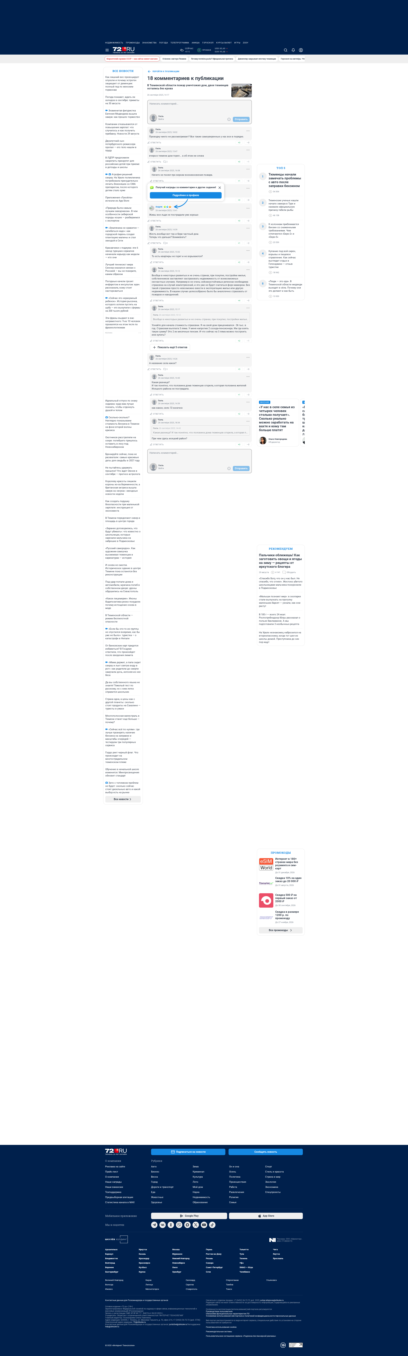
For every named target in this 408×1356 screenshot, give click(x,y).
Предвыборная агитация (119, 1197)
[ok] (171, 1225)
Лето (195, 1181)
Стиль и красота (274, 1171)
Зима (196, 1166)
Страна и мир (272, 1176)
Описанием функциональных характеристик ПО (227, 1314)
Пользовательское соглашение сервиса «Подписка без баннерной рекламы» (241, 1336)
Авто (154, 1166)
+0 (239, 142)
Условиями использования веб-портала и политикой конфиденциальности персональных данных (251, 1316)
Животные (157, 1197)
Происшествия (237, 1181)
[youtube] (204, 1225)
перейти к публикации (166, 71)
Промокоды (133, 43)
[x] (196, 1225)
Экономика (271, 1187)
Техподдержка (113, 1192)
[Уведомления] (293, 50)
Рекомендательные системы (219, 1331)
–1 (248, 162)
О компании (112, 1176)
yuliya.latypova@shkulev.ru (272, 1300)
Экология (270, 1181)
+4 (239, 300)
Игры (237, 43)
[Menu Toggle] (107, 50)
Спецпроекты (273, 1192)
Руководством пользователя (219, 1311)
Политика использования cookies (221, 1327)
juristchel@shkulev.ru (178, 1324)
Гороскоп (208, 43)
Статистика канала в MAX (120, 1202)
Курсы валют (224, 43)
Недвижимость (114, 43)
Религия (233, 1197)
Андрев (159, 207)
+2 (239, 262)
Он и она (234, 1166)
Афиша (196, 43)
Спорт (268, 1166)
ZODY (245, 43)
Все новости (123, 71)
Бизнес (155, 1171)
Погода (163, 43)
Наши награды (113, 1181)
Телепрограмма (180, 43)
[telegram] (154, 1225)
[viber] (179, 1225)
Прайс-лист (111, 1171)
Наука (196, 1192)
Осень (232, 1171)
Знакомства (149, 43)
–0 (248, 142)
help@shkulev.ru (112, 1327)
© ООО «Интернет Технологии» (120, 1345)
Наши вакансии (114, 1187)
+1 (239, 181)
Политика (234, 1176)
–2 (248, 243)
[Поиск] (285, 50)
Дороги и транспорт (162, 1187)
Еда (153, 1192)
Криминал (198, 1171)
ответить (155, 143)
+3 (239, 369)
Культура (198, 1176)
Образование (200, 1202)
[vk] (162, 1225)
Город (154, 1181)
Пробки (204, 50)
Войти (161, 119)
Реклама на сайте (115, 1166)
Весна (154, 1176)
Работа (233, 1187)
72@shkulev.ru (139, 1322)
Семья (232, 1202)
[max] (187, 1225)
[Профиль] (301, 50)
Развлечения (236, 1192)
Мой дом (198, 1187)
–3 (248, 394)
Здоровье (156, 1202)
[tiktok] (212, 1225)
